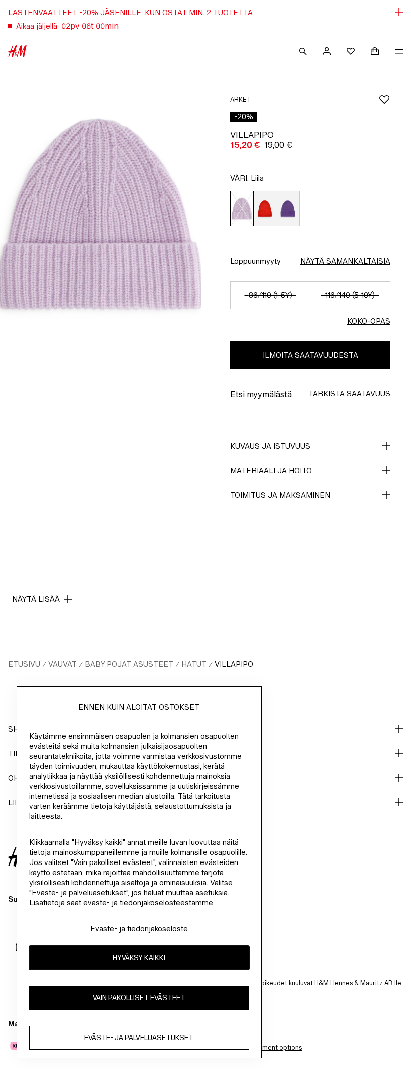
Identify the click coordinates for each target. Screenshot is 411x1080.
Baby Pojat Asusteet (129, 664)
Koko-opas (368, 321)
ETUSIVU (24, 664)
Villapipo (234, 664)
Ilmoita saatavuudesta (310, 355)
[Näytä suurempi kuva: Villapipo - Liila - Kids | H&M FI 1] (100, 214)
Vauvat (62, 664)
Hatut (194, 664)
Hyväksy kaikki (139, 957)
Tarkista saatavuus (349, 393)
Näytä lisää (36, 599)
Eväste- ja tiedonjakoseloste (139, 928)
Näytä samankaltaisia (345, 261)
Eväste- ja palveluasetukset (138, 1037)
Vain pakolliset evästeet (139, 997)
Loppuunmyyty (255, 261)
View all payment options (264, 1047)
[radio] (241, 209)
